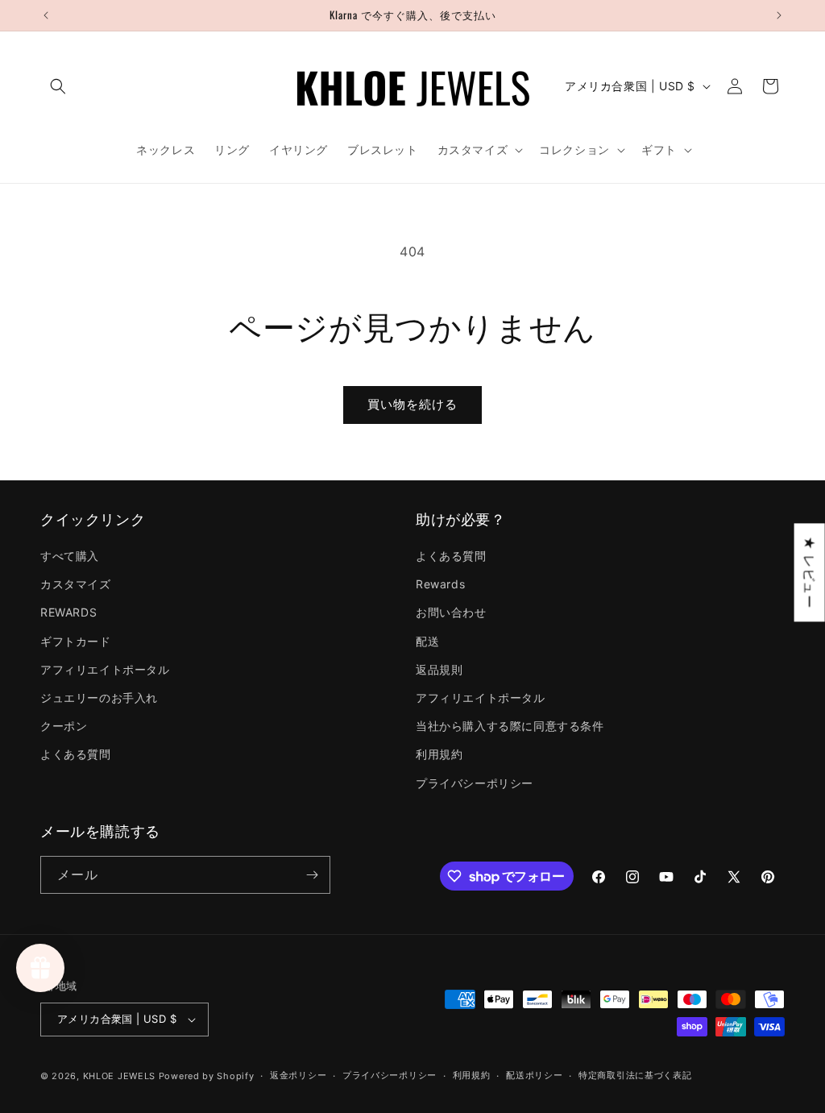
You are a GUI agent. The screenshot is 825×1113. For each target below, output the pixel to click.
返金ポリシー (298, 1075)
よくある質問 (75, 754)
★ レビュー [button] (810, 572)
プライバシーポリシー (474, 783)
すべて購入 (69, 556)
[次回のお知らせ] (779, 15)
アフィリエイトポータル (105, 669)
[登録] (312, 875)
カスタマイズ (75, 584)
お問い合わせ (451, 612)
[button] (58, 86)
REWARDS (68, 612)
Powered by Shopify (207, 1076)
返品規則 (439, 669)
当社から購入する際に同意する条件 (510, 726)
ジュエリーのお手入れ (99, 697)
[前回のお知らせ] (46, 15)
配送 (427, 641)
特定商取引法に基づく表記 (634, 1075)
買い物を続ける (412, 404)
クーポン (63, 726)
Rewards (440, 584)
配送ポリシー (534, 1075)
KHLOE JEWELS (119, 1076)
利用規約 (439, 754)
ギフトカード (75, 641)
